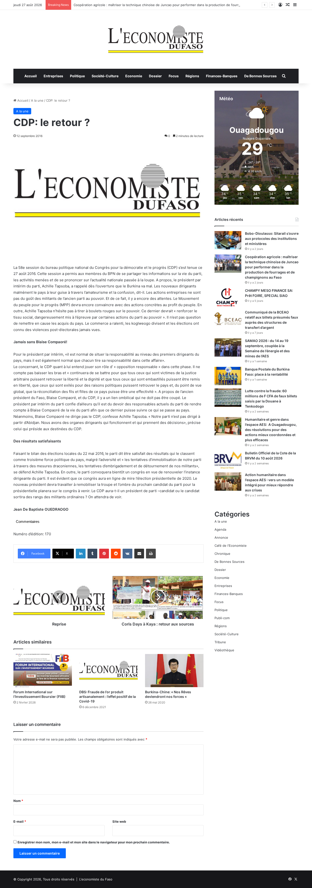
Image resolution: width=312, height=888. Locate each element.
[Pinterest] (104, 553)
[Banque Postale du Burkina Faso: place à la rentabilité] (227, 376)
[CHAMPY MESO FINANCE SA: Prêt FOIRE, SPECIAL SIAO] (227, 297)
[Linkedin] (81, 553)
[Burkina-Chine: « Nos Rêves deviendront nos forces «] (174, 670)
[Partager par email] (139, 553)
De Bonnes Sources (260, 76)
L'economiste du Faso (95, 879)
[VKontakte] (127, 553)
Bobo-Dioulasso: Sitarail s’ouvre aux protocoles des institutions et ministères (272, 238)
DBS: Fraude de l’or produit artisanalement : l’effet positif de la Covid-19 (107, 696)
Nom (18, 801)
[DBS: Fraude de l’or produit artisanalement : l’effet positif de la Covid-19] (108, 670)
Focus (174, 76)
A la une (37, 100)
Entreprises (53, 76)
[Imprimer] (151, 553)
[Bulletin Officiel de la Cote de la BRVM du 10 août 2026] (227, 460)
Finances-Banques (221, 76)
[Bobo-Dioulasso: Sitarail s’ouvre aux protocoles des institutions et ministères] (227, 240)
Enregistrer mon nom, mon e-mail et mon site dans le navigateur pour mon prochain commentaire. (94, 842)
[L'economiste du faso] (156, 37)
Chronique (222, 554)
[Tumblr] (92, 553)
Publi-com (222, 618)
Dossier (155, 76)
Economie (133, 76)
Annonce (221, 537)
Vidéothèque (224, 650)
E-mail (19, 821)
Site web (119, 821)
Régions (192, 76)
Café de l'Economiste (230, 545)
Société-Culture (105, 76)
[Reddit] (116, 553)
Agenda (220, 529)
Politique (77, 76)
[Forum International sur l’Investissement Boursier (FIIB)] (42, 670)
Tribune (220, 642)
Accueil (30, 76)
